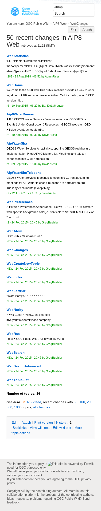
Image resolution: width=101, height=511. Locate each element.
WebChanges (79, 23)
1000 (18, 407)
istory (61, 422)
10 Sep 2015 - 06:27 (25, 105)
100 (82, 402)
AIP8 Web (59, 23)
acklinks (20, 428)
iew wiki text (40, 428)
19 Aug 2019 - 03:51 (28, 76)
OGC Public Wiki (37, 23)
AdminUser (52, 76)
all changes (41, 407)
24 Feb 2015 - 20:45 (24, 222)
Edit (73, 30)
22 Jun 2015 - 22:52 (24, 193)
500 (9, 407)
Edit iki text (62, 428)
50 (76, 402)
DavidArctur (49, 135)
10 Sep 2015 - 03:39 (25, 135)
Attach (87, 30)
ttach (26, 422)
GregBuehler (50, 222)
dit (15, 422)
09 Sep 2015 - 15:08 (25, 164)
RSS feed (34, 402)
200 (90, 402)
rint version (43, 422)
